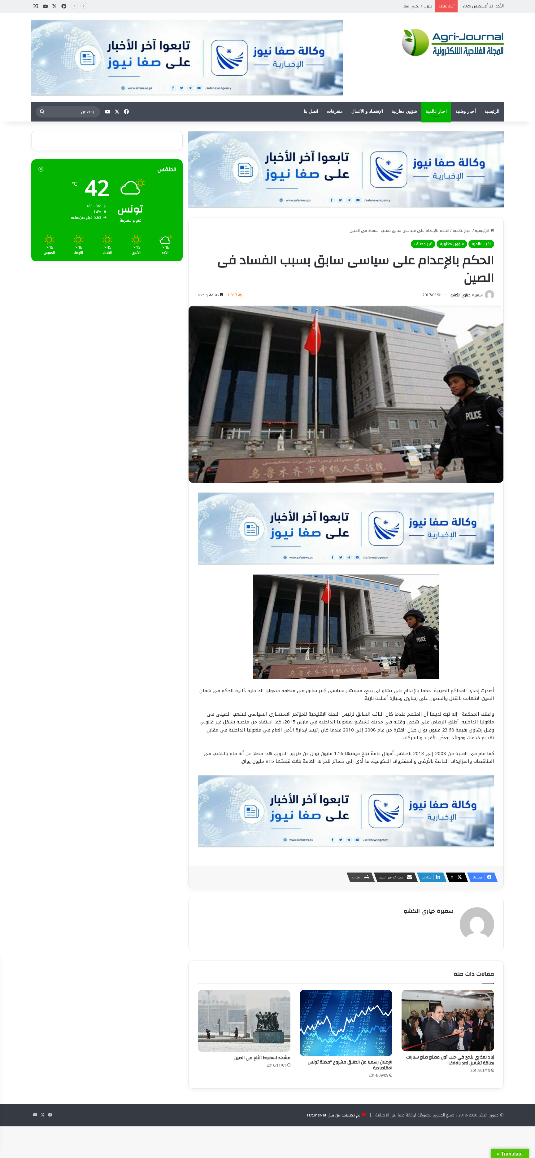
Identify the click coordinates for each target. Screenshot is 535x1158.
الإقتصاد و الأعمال (367, 111)
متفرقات (335, 111)
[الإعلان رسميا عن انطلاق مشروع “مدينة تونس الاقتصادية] (346, 1023)
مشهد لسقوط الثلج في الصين (262, 1058)
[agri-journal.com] (450, 41)
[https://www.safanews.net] (346, 169)
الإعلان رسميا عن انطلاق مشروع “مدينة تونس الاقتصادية (350, 1065)
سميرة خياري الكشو (466, 295)
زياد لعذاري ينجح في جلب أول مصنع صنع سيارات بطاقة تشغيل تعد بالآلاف (450, 1060)
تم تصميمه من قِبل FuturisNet (333, 1115)
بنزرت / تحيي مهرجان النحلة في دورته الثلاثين (392, 6)
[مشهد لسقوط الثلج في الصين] (244, 1021)
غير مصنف (423, 244)
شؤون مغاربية (404, 111)
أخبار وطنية (465, 111)
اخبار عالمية (436, 111)
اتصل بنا (311, 111)
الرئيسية (492, 111)
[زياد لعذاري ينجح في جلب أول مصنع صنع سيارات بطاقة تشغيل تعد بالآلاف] (448, 1020)
